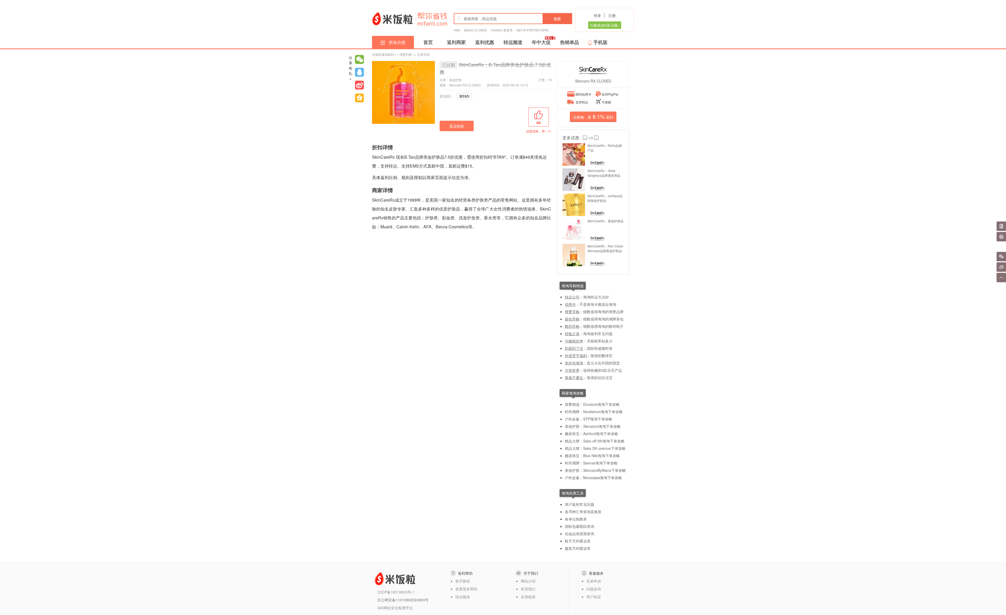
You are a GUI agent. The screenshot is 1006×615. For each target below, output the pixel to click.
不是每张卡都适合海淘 (597, 304)
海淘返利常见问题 (598, 333)
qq (359, 72)
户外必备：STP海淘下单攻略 (588, 419)
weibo (359, 85)
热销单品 (569, 42)
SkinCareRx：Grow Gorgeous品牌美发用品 (603, 173)
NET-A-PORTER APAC (533, 30)
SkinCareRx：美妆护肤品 (605, 221)
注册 (612, 15)
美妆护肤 (455, 79)
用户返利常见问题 (579, 504)
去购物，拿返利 (593, 116)
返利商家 (456, 42)
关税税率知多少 (600, 340)
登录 (597, 15)
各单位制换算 (576, 519)
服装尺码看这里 (578, 548)
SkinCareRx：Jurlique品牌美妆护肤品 (604, 198)
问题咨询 (593, 588)
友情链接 (528, 596)
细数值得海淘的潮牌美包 (603, 319)
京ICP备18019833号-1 (395, 592)
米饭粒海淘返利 (383, 54)
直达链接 (456, 126)
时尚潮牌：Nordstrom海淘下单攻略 (594, 411)
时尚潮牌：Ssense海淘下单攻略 (591, 463)
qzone (359, 97)
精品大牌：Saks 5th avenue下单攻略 (595, 448)
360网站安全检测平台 (395, 607)
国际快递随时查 (600, 348)
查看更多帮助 (466, 588)
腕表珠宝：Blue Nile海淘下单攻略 (592, 455)
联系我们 (528, 588)
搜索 (557, 18)
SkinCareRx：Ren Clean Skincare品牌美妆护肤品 (605, 248)
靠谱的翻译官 (602, 355)
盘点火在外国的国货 (603, 362)
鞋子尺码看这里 (578, 541)
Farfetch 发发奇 (502, 30)
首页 (428, 42)
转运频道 (513, 42)
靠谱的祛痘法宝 (600, 377)
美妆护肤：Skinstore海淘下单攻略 (593, 426)
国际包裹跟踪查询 (579, 526)
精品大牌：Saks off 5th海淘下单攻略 (595, 441)
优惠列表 (405, 54)
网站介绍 (528, 581)
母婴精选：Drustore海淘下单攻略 (592, 404)
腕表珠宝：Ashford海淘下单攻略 (591, 433)
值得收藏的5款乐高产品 (602, 370)
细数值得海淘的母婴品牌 (603, 311)
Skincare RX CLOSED (593, 81)
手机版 (600, 42)
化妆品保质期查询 (579, 533)
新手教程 (462, 581)
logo (392, 18)
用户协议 (593, 596)
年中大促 (541, 42)
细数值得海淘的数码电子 (603, 326)
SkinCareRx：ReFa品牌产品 (604, 147)
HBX (457, 30)
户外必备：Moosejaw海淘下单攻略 (593, 477)
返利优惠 (484, 42)
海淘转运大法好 (596, 297)
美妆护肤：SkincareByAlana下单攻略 (595, 470)
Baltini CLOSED (475, 30)
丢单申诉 (593, 581)
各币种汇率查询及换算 (583, 511)
